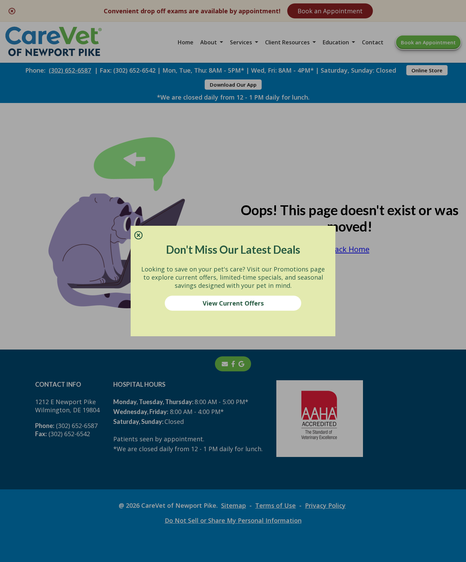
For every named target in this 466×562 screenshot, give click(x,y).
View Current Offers (233, 303)
